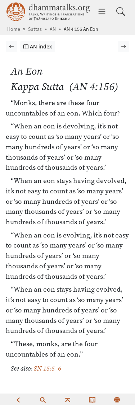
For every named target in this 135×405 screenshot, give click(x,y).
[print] (117, 399)
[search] (43, 399)
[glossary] (92, 399)
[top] (67, 399)
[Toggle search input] (120, 11)
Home (13, 29)
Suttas (35, 29)
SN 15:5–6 (47, 368)
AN (53, 29)
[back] (18, 399)
